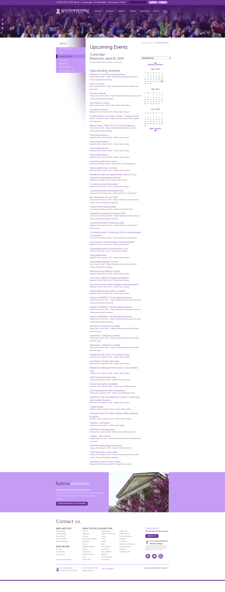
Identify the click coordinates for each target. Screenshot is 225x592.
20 (162, 79)
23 (150, 81)
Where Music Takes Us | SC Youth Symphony (112, 125)
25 (156, 81)
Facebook (148, 556)
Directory (85, 2)
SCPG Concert (97, 84)
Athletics (133, 11)
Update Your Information (127, 544)
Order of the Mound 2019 (103, 207)
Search (123, 2)
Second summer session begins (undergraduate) (114, 284)
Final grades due (98, 255)
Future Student (60, 531)
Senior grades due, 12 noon (104, 168)
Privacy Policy (60, 554)
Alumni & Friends (61, 539)
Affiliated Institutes (88, 546)
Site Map (58, 549)
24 (153, 81)
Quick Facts (105, 549)
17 (153, 79)
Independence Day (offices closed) (107, 291)
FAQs (84, 557)
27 (162, 81)
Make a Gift (4, 28)
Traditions (122, 539)
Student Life (144, 11)
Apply (153, 2)
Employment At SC (88, 554)
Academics (122, 11)
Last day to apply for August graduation (109, 278)
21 (145, 81)
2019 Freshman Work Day (103, 377)
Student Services (124, 533)
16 (150, 79)
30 (151, 83)
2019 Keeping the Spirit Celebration (108, 390)
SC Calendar (98, 2)
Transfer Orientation (100, 423)
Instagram (160, 556)
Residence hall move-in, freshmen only (109, 354)
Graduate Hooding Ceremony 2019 (108, 213)
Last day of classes (99, 109)
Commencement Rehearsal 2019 (106, 190)
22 (148, 81)
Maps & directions (88, 570)
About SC (98, 11)
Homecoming (105, 531)
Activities (85, 536)
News (165, 11)
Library (103, 539)
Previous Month (155, 65)
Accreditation (60, 552)
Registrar (104, 554)
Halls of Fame (86, 559)
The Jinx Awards (98, 93)
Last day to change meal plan (104, 361)
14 (145, 79)
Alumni (156, 11)
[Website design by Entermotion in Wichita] (168, 568)
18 (156, 79)
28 (145, 83)
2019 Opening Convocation (104, 452)
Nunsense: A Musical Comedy (105, 326)
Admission (110, 11)
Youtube (154, 556)
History (103, 536)
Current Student (61, 533)
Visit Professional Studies (64, 559)
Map (75, 2)
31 (159, 103)
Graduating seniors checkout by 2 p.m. (109, 248)
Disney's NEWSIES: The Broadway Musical (111, 297)
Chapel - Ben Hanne (100, 436)
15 (148, 79)
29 (148, 83)
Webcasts (62, 63)
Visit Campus (4, 24)
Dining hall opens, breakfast (104, 384)
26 (159, 81)
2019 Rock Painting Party (102, 429)
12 (159, 77)
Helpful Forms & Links (108, 533)
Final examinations (99, 135)
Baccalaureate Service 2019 (104, 197)
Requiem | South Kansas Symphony (107, 74)
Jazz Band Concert (99, 103)
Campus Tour (86, 552)
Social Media (63, 60)
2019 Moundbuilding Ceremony (106, 445)
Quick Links (112, 2)
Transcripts (122, 541)
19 (159, 79)
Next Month (155, 129)
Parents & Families (62, 541)
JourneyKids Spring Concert (104, 261)
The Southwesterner (66, 71)
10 (153, 77)
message (96, 568)
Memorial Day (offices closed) (105, 271)
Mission (103, 541)
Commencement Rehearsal (104, 184)
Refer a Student (106, 552)
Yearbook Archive (125, 552)
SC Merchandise (106, 557)
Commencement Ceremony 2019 (107, 223)
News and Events (65, 49)
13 (162, 77)
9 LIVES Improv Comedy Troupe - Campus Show (114, 116)
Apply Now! (4, 19)
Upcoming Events (65, 56)
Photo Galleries (64, 67)
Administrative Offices (89, 539)
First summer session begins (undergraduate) (112, 242)
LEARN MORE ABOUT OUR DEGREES (72, 503)
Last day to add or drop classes (105, 461)
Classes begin (96, 406)
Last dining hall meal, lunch (103, 161)
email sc (151, 536)
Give (163, 2)
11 (156, 77)
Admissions (86, 541)
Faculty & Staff (60, 536)
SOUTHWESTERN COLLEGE (158, 568)
